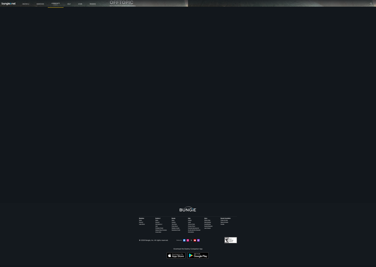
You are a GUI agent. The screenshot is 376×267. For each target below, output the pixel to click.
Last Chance (207, 228)
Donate (222, 224)
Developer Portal (176, 230)
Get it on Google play (198, 255)
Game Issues (115, 30)
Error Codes (115, 24)
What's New (207, 220)
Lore (112, 19)
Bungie (173, 218)
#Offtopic (152, 60)
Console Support (117, 42)
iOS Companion (117, 36)
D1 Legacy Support (118, 44)
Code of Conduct (116, 58)
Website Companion (118, 34)
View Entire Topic (156, 68)
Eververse (114, 28)
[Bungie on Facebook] (184, 240)
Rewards (93, 4)
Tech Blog (174, 224)
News (140, 220)
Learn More (142, 224)
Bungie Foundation (226, 218)
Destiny (9, 4)
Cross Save (158, 232)
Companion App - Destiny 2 (121, 46)
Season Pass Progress (161, 230)
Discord (141, 222)
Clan (156, 226)
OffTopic (114, 52)
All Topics (114, 11)
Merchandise (207, 222)
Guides (190, 220)
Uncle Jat (153, 50)
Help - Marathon (117, 54)
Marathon (40, 4)
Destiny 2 (26, 4)
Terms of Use (191, 224)
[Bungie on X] (191, 240)
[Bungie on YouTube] (195, 240)
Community (56, 3)
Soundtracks (207, 224)
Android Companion (118, 38)
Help (69, 4)
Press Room (175, 226)
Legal (189, 222)
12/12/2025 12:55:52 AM (169, 72)
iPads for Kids (224, 220)
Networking (115, 26)
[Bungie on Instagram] (188, 240)
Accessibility (115, 32)
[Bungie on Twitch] (198, 240)
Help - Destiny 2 (117, 22)
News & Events (224, 222)
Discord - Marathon (118, 56)
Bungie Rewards (208, 226)
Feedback (114, 15)
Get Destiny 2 (158, 224)
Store (80, 4)
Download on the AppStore (177, 255)
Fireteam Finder (159, 228)
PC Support (115, 40)
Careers (174, 222)
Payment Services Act (193, 228)
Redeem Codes (175, 228)
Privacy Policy (191, 226)
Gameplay (114, 21)
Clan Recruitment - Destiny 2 (121, 48)
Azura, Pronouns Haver (158, 194)
